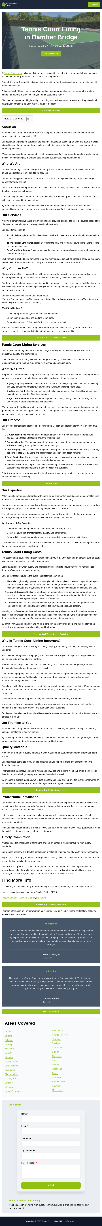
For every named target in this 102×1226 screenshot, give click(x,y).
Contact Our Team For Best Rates (51, 338)
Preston (5, 898)
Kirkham (9, 1057)
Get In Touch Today (51, 110)
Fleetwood (57, 1069)
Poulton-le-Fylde (60, 1035)
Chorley (31, 898)
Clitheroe (9, 1087)
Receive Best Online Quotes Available (51, 634)
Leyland (14, 898)
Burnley (55, 1052)
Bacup (55, 1060)
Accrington (10, 1070)
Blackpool (56, 1043)
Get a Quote (49, 54)
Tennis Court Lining (13, 73)
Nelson (55, 1065)
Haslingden (10, 1078)
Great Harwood (12, 1066)
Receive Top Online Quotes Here (51, 790)
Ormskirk (9, 1083)
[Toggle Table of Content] (27, 119)
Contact (94, 4)
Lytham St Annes (13, 1091)
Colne (55, 1073)
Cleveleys (56, 1056)
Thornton (56, 1039)
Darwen (8, 1053)
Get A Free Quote (51, 1011)
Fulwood (23, 898)
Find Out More (51, 483)
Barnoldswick (58, 1082)
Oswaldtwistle (11, 1061)
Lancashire (57, 1047)
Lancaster (56, 1077)
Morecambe (57, 1090)
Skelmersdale (11, 1074)
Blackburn (41, 898)
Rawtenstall (57, 1030)
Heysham (56, 1086)
